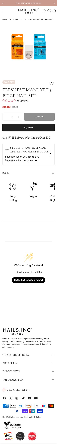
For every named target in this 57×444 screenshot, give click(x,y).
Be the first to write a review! (28, 280)
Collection (17, 19)
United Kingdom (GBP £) (17, 390)
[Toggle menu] (2, 11)
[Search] (44, 11)
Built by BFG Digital (32, 417)
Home (4, 19)
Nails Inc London (16, 417)
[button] (49, 11)
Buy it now (28, 127)
